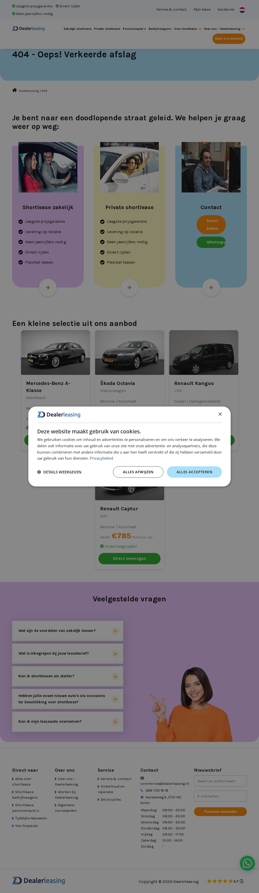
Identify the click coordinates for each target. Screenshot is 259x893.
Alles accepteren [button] (194, 471)
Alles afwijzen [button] (138, 471)
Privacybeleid (101, 458)
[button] (59, 472)
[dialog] (129, 447)
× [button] (220, 414)
